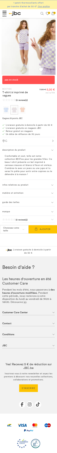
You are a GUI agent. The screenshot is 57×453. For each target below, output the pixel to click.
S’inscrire (28, 388)
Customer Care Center (15, 312)
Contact (6, 323)
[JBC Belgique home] (15, 13)
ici (25, 302)
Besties (7, 89)
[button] (41, 70)
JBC (4, 345)
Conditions (8, 334)
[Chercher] (42, 13)
